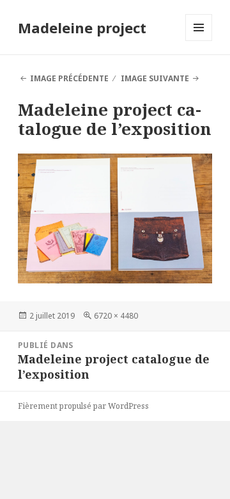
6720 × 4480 (116, 315)
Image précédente (69, 78)
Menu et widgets (199, 40)
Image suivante (155, 78)
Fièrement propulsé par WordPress (83, 405)
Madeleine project (82, 27)
